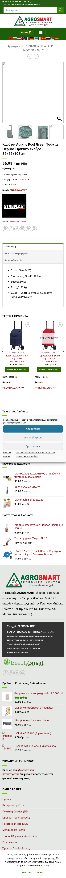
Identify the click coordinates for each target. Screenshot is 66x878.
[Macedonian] (44, 38)
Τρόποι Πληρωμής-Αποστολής (19, 836)
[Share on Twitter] (17, 228)
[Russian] (48, 38)
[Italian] (40, 38)
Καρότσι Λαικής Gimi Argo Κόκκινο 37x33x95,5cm (49, 358)
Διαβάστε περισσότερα (49, 369)
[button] (26, 32)
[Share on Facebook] (11, 228)
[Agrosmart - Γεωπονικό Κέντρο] (33, 21)
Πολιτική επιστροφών (15, 823)
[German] (32, 38)
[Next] (63, 357)
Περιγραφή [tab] (10, 246)
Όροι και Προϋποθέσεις (16, 848)
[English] (23, 38)
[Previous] (2, 357)
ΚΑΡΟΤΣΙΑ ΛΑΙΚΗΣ (33, 50)
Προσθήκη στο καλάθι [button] (16, 369)
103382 (14, 184)
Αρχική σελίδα (16, 46)
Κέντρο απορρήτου (13, 805)
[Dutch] (19, 38)
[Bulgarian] (15, 38)
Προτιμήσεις (33, 446)
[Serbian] (52, 38)
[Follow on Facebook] (5, 672)
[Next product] (29, 56)
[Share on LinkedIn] (34, 228)
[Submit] (60, 10)
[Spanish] (57, 38)
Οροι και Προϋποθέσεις (16, 817)
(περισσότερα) (22, 614)
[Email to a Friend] (22, 228)
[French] (27, 38)
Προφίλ (6, 799)
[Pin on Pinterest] (28, 228)
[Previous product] (36, 56)
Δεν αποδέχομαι (33, 437)
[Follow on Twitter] (17, 672)
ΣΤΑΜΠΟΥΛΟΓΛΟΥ (18, 190)
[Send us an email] (22, 672)
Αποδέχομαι (33, 428)
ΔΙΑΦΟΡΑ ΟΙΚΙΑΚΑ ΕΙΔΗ (41, 46)
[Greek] (36, 38)
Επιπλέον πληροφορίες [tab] (16, 253)
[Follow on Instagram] (11, 672)
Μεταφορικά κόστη (13, 829)
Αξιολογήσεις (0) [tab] (13, 260)
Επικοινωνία (9, 842)
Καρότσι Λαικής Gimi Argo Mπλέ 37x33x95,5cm (17, 358)
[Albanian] (11, 38)
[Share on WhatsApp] (5, 228)
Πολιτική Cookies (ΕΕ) (15, 811)
